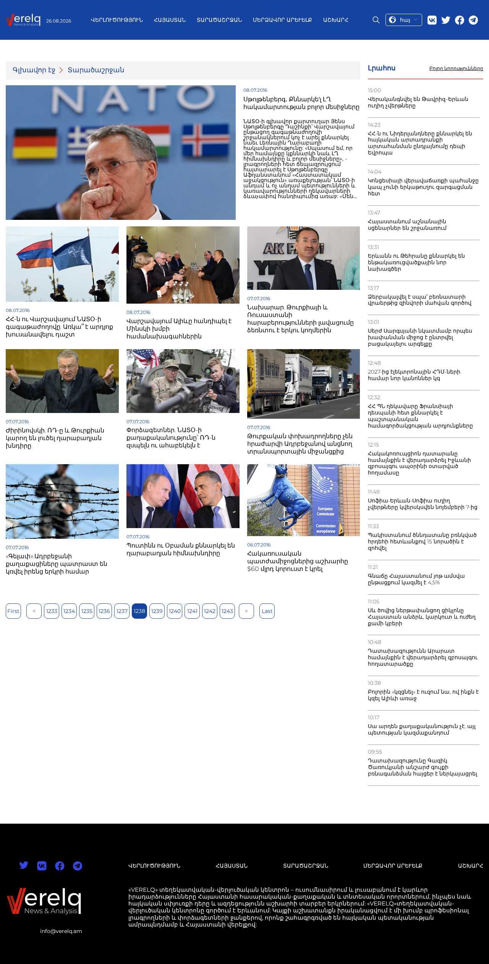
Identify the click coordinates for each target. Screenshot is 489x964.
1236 (104, 611)
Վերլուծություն (117, 19)
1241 (192, 611)
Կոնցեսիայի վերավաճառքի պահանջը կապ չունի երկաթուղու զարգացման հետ (423, 187)
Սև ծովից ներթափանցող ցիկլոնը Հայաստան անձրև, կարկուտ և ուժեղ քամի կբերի (422, 617)
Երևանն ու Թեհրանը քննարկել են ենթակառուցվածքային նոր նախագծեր (416, 262)
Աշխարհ (335, 19)
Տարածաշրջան (219, 19)
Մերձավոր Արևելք (282, 19)
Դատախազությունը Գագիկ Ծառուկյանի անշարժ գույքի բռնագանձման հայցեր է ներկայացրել (422, 767)
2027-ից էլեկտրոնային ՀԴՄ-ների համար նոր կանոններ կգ (414, 375)
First (13, 611)
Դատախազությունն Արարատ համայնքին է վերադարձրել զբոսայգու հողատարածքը (423, 657)
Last (267, 611)
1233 (51, 611)
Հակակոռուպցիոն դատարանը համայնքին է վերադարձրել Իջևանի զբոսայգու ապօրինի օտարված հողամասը (419, 463)
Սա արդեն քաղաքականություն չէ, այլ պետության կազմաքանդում (422, 729)
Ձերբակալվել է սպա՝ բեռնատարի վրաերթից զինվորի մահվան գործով (419, 300)
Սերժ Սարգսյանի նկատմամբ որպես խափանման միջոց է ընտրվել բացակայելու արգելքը (420, 337)
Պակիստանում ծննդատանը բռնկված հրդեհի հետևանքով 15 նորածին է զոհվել (422, 541)
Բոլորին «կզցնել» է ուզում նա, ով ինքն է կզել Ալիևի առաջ (423, 695)
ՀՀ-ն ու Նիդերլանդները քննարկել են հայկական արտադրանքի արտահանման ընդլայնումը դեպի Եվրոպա (420, 143)
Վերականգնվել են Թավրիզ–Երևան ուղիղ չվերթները (418, 102)
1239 (157, 611)
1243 (227, 611)
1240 (175, 611)
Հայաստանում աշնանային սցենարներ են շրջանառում (407, 224)
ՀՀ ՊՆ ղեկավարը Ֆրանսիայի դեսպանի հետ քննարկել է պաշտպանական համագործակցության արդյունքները (420, 416)
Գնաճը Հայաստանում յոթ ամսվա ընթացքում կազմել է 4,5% (416, 579)
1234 (69, 611)
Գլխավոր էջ (34, 70)
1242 (209, 611)
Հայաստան (170, 19)
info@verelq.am (61, 931)
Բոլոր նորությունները (456, 68)
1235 (86, 611)
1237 (122, 611)
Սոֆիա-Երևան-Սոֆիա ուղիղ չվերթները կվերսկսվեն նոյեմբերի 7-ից (423, 503)
